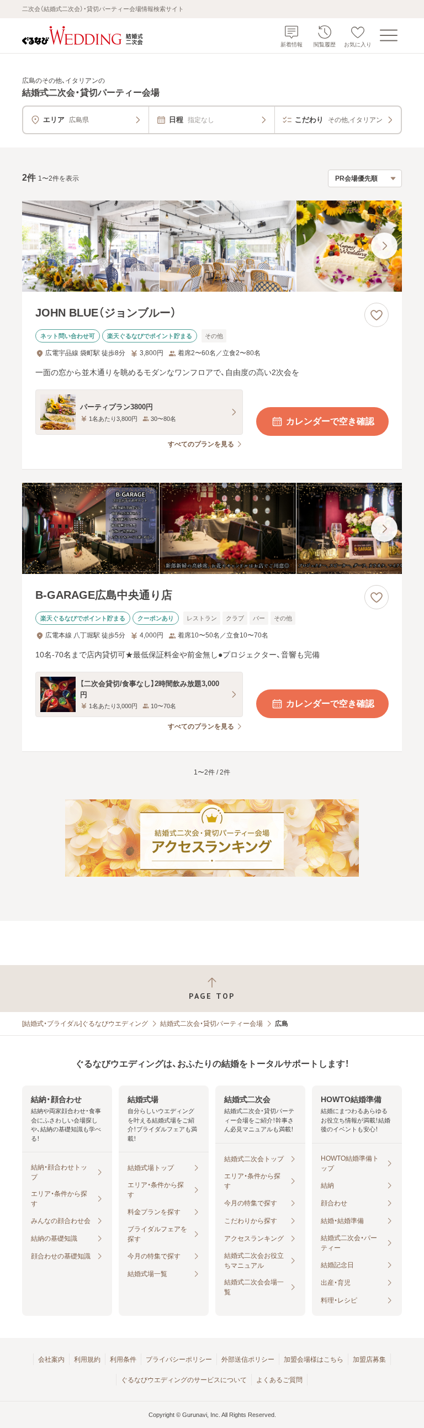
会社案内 (51, 1359)
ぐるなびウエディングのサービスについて (184, 1380)
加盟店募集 (369, 1359)
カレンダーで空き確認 (330, 421)
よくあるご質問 (279, 1380)
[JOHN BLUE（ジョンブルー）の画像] (212, 246)
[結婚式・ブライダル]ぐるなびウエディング (85, 1023)
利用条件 (123, 1359)
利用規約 (87, 1359)
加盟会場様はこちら (313, 1359)
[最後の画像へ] (384, 246)
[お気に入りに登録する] (376, 315)
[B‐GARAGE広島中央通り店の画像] (212, 528)
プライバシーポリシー (179, 1359)
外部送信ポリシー (247, 1359)
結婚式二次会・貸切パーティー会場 (211, 1023)
